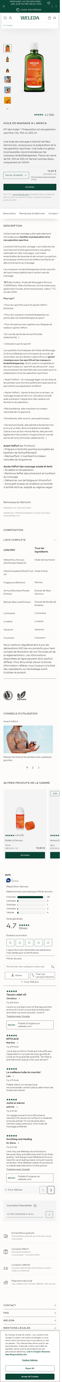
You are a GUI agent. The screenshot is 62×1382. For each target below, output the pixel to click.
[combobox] (14, 175)
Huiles (9, 25)
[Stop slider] (3, 6)
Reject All (30, 1368)
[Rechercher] (5, 18)
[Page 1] (7, 48)
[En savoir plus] (8, 695)
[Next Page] (7, 109)
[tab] (7, 48)
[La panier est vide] (49, 18)
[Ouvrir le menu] (54, 18)
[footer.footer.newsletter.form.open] (49, 1214)
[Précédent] (52, 6)
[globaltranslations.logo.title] (30, 18)
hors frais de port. (21, 194)
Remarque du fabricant (32, 213)
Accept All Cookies (29, 1377)
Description (9, 213)
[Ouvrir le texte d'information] (35, 1205)
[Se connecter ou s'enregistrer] (10, 18)
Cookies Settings (30, 1360)
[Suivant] (56, 6)
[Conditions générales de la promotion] (46, 3)
